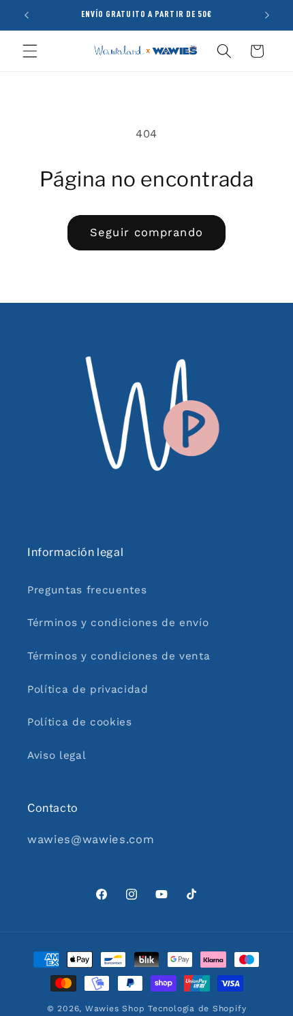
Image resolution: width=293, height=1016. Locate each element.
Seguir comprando (146, 232)
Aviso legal (56, 755)
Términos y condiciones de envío (118, 623)
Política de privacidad (88, 689)
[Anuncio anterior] (27, 15)
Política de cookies (79, 722)
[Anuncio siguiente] (267, 15)
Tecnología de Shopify (197, 1008)
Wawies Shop (114, 1008)
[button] (30, 51)
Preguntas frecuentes (86, 590)
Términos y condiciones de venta (118, 656)
